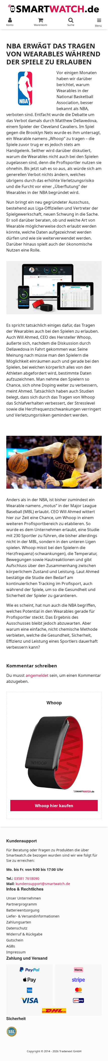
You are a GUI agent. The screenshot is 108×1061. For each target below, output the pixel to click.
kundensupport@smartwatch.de (43, 883)
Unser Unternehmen (23, 898)
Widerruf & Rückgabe (24, 934)
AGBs (10, 946)
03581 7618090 (26, 878)
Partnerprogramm (21, 904)
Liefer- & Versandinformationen (33, 916)
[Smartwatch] (54, 8)
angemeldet (37, 675)
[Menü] (98, 19)
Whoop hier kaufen (54, 805)
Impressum (16, 952)
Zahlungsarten (18, 922)
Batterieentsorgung (22, 910)
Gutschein (14, 940)
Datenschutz (16, 928)
